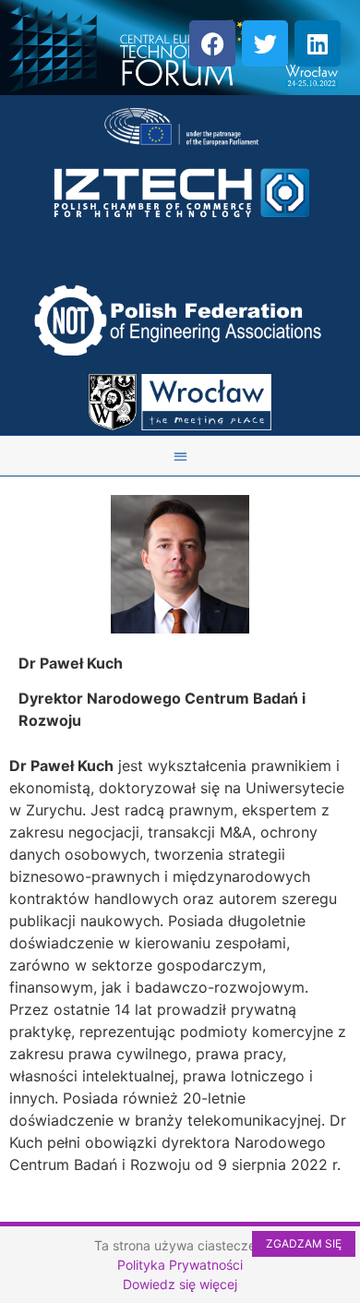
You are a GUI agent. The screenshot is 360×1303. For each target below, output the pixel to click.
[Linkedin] (317, 43)
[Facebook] (212, 43)
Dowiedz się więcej (180, 1284)
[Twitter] (265, 43)
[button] (180, 455)
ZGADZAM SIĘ (304, 1243)
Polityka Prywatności (180, 1265)
